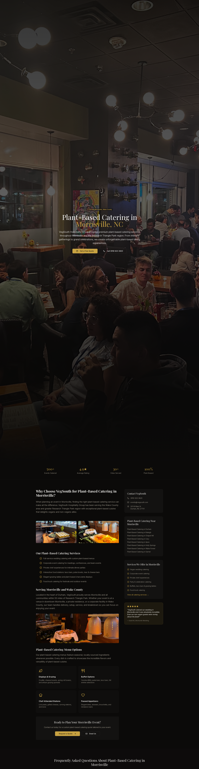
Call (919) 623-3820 (115, 251)
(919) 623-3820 (136, 498)
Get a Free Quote (87, 251)
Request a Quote (65, 734)
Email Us (92, 734)
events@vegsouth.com (139, 502)
